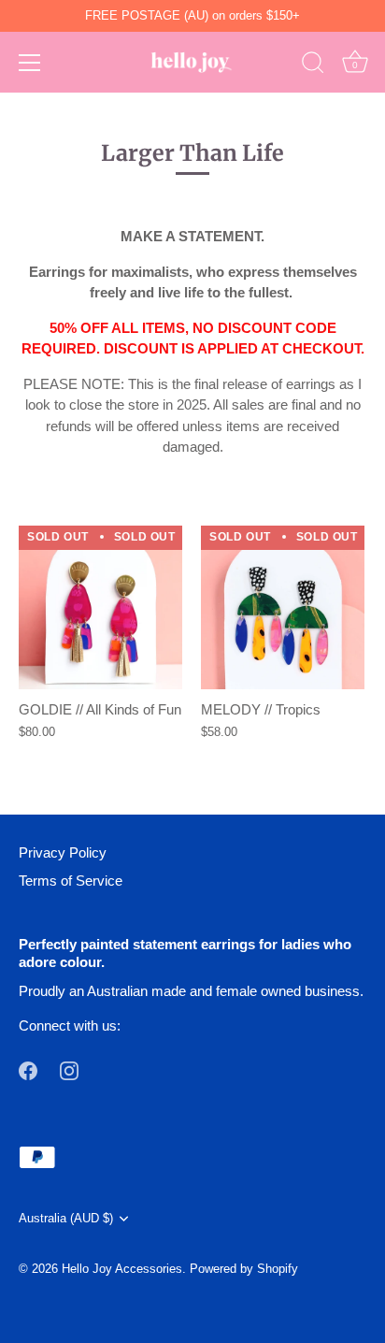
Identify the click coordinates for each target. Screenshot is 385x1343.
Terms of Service (70, 880)
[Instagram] (69, 1069)
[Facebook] (28, 1069)
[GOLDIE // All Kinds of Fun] (100, 607)
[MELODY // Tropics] (282, 607)
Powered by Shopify (244, 1269)
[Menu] (29, 62)
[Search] (313, 65)
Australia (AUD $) (66, 1218)
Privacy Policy (63, 852)
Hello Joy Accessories (122, 1269)
